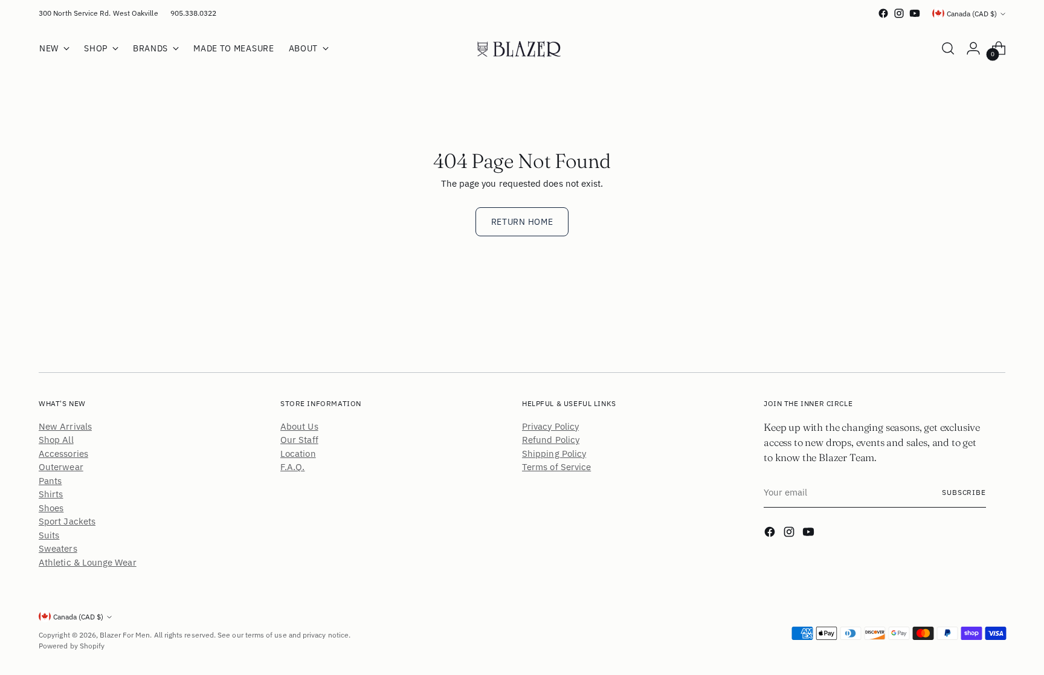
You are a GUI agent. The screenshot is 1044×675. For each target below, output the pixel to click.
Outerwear (61, 467)
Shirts (51, 494)
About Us (299, 426)
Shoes (51, 508)
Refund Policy (550, 439)
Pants (50, 480)
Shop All (56, 439)
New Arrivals (65, 426)
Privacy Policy (550, 426)
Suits (49, 535)
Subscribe (964, 492)
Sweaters (58, 548)
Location (298, 453)
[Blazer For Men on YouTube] (914, 13)
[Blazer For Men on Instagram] (899, 13)
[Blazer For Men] (522, 48)
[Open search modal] (948, 48)
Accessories (63, 453)
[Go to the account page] (973, 48)
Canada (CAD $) (972, 13)
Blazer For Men (125, 634)
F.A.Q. (292, 467)
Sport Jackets (67, 521)
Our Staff (299, 439)
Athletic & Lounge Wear (88, 562)
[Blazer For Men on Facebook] (883, 13)
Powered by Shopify (72, 645)
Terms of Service (556, 467)
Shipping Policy (554, 453)
